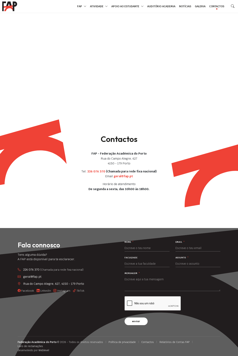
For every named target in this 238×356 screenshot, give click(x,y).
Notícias (185, 6)
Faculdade (131, 258)
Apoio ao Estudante (125, 6)
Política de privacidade (122, 342)
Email (180, 242)
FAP (80, 6)
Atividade (97, 6)
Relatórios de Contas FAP (175, 342)
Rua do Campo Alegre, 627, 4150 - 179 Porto (53, 284)
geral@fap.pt (123, 176)
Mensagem (132, 273)
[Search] (232, 6)
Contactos (216, 6)
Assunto (182, 258)
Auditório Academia (161, 6)
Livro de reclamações (30, 346)
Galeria (200, 6)
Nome (129, 242)
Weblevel (43, 350)
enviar (136, 321)
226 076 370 (96, 171)
